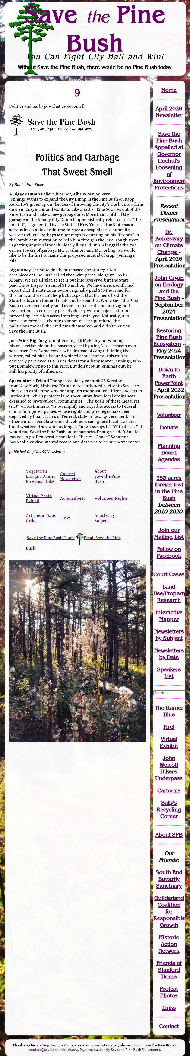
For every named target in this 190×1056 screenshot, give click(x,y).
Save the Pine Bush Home (51, 537)
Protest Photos (169, 992)
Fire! (168, 726)
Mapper (169, 619)
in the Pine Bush (169, 491)
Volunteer (169, 415)
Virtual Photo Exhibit (39, 498)
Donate (169, 427)
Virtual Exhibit (169, 742)
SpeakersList (169, 672)
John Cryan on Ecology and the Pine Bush (169, 287)
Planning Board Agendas (169, 452)
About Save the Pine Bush (107, 476)
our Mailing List (169, 533)
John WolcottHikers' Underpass (169, 768)
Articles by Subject (105, 518)
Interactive (169, 612)
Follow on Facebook (169, 552)
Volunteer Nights (111, 498)
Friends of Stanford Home (169, 970)
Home (169, 89)
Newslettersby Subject (169, 634)
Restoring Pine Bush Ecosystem (167, 337)
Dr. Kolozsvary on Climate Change (169, 241)
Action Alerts (72, 498)
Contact (169, 1026)
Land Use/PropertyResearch (169, 593)
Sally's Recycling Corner (169, 809)
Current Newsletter (70, 476)
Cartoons (168, 790)
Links (65, 518)
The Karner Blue (169, 711)
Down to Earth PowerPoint (169, 376)
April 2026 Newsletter (169, 111)
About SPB (169, 834)
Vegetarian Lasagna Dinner (40, 474)
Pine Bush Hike (40, 481)
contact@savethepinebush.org (53, 1050)
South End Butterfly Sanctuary (169, 879)
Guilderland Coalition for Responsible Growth (169, 911)
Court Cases (168, 574)
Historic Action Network (168, 944)
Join (163, 530)
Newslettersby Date (169, 653)
